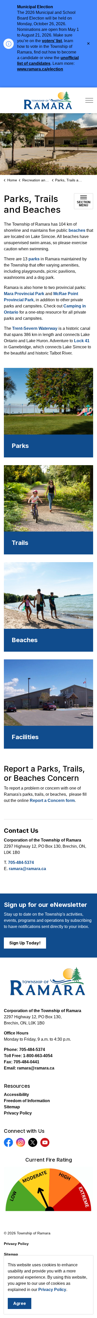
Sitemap (12, 1107)
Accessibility (16, 1094)
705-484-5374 (21, 862)
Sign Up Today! (25, 942)
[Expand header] (89, 100)
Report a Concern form (52, 800)
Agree (19, 1303)
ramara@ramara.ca (27, 868)
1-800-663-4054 (38, 1056)
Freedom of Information (27, 1101)
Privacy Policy (52, 1289)
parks (34, 259)
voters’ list (52, 41)
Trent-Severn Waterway (34, 328)
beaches (77, 230)
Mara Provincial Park (24, 293)
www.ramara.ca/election (40, 69)
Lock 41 (81, 341)
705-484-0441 (26, 1062)
